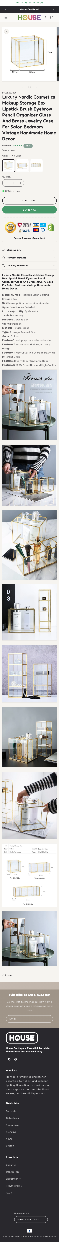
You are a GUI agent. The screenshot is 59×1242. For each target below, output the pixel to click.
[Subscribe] (49, 1019)
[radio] (8, 165)
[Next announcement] (53, 9)
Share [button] (8, 975)
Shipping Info (13, 1178)
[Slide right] (36, 87)
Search (10, 1145)
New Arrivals (13, 1125)
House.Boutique (18, 1236)
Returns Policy (14, 1185)
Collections (12, 1118)
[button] (6, 17)
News (9, 1138)
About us (11, 1165)
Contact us (12, 1171)
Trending (11, 1132)
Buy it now (29, 209)
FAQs (9, 1192)
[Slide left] (23, 87)
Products (11, 1111)
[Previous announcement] (5, 9)
